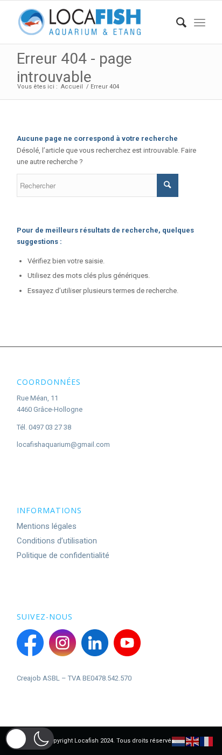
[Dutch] (179, 741)
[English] (193, 741)
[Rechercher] (175, 22)
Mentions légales (47, 526)
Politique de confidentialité (63, 555)
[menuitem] (175, 22)
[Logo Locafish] (92, 22)
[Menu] (199, 22)
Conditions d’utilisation (57, 541)
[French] (207, 741)
